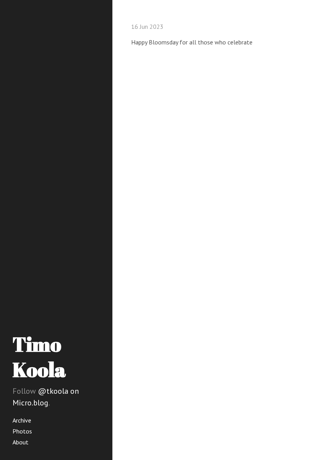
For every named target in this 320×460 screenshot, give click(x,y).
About (20, 442)
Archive (21, 420)
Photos (22, 431)
